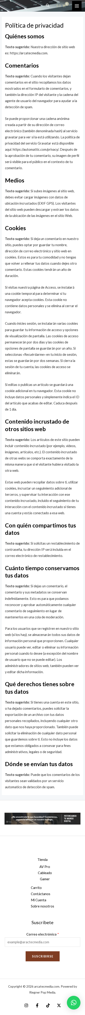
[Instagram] (26, 1005)
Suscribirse (42, 956)
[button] (73, 1003)
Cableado (45, 873)
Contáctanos (40, 894)
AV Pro (44, 867)
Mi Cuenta (38, 900)
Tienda (42, 860)
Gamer (45, 879)
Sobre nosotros (42, 906)
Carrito (36, 888)
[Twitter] (59, 1005)
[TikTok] (48, 1005)
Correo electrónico (42, 934)
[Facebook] (37, 1005)
